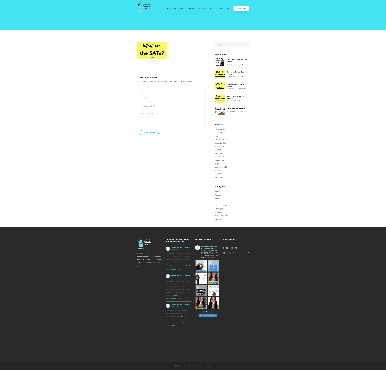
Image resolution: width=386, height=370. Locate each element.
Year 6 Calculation (221, 216)
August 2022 (219, 147)
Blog (228, 8)
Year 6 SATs (219, 219)
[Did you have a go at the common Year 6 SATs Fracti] (213, 303)
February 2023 (220, 136)
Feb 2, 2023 (231, 89)
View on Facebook (171, 269)
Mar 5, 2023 (232, 76)
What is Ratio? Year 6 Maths (235, 85)
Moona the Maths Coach (180, 248)
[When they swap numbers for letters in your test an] (213, 290)
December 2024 (221, 129)
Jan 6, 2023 (232, 101)
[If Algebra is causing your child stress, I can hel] (201, 266)
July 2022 (218, 150)
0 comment (242, 64)
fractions (218, 195)
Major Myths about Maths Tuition (237, 61)
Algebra (217, 192)
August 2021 (219, 164)
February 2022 (220, 157)
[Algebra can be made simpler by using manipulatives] (213, 266)
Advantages (202, 8)
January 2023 (219, 140)
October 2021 (219, 160)
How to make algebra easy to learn (237, 73)
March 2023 (219, 133)
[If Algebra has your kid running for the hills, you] (201, 278)
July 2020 (218, 174)
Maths (217, 198)
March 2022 (219, 153)
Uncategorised (220, 209)
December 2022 (220, 143)
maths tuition (220, 202)
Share (179, 269)
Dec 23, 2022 (232, 111)
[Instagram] (139, 266)
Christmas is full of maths (237, 109)
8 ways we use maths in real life (236, 97)
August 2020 (219, 170)
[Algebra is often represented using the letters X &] (213, 278)
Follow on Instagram (208, 316)
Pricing (212, 8)
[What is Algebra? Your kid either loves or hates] (201, 303)
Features (191, 8)
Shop (221, 8)
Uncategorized (220, 212)
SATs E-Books (241, 8)
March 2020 (219, 177)
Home (168, 8)
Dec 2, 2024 (232, 64)
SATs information (221, 205)
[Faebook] (137, 266)
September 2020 (221, 167)
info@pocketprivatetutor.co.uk (237, 253)
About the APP (179, 8)
